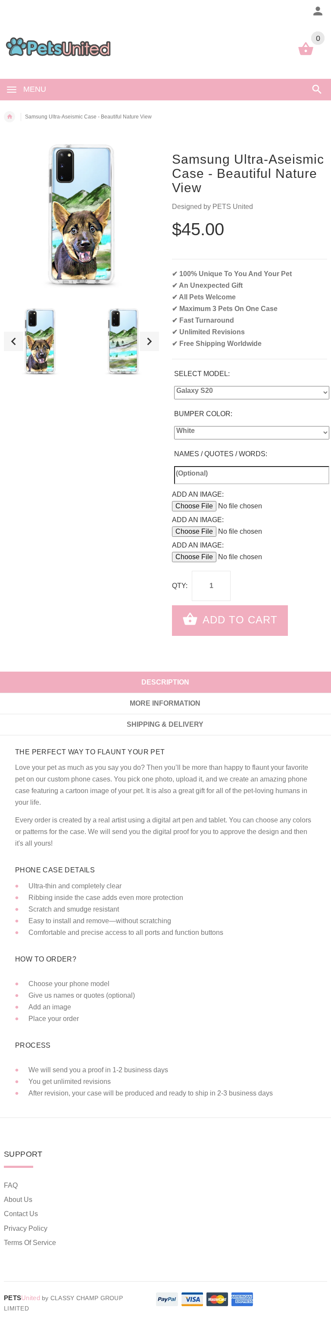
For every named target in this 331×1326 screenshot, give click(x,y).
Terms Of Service (30, 1242)
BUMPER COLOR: (203, 413)
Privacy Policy (25, 1228)
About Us (18, 1199)
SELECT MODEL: (202, 373)
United (22, 1297)
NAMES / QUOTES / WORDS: (220, 454)
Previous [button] (13, 341)
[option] (40, 341)
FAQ (11, 1185)
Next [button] (149, 341)
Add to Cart (239, 620)
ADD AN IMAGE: (198, 494)
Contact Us (21, 1213)
